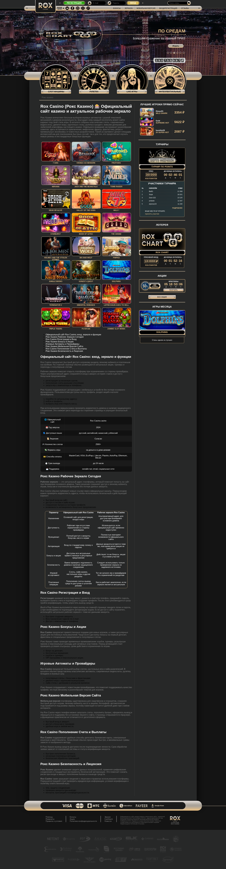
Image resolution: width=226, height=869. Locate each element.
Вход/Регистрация (168, 8)
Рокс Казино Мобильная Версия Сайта (64, 346)
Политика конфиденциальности (83, 821)
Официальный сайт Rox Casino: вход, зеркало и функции (73, 334)
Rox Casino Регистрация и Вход (61, 339)
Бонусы (117, 8)
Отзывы (185, 8)
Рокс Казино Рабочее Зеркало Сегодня (65, 337)
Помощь (49, 817)
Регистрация (74, 3)
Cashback (108, 819)
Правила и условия (54, 821)
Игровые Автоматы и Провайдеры (62, 344)
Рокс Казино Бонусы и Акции (60, 342)
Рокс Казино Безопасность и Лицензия (64, 351)
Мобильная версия (146, 8)
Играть (176, 46)
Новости (108, 821)
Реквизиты (50, 819)
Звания (107, 817)
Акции (72, 819)
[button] (168, 52)
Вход (133, 3)
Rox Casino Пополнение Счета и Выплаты (66, 349)
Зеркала (129, 8)
